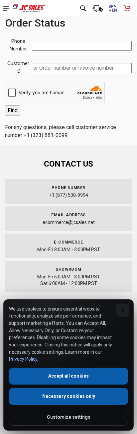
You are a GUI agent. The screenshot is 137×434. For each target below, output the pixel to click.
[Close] (122, 310)
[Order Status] (97, 8)
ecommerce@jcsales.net (69, 222)
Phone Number (18, 45)
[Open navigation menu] (6, 8)
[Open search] (83, 8)
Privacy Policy (23, 359)
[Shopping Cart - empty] (127, 8)
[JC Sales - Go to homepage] (29, 8)
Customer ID (18, 67)
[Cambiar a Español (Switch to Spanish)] (112, 8)
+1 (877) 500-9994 (68, 195)
